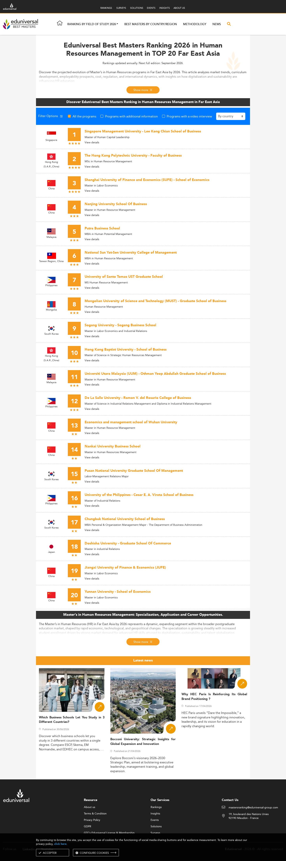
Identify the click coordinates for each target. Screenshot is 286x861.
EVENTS (151, 8)
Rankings (156, 807)
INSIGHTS (164, 8)
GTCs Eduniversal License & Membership (109, 833)
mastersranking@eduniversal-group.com (253, 808)
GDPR (87, 826)
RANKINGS (106, 8)
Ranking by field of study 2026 (91, 24)
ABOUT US (179, 8)
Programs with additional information (131, 116)
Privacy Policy (92, 820)
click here (60, 844)
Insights (155, 814)
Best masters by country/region (150, 24)
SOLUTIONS (136, 8)
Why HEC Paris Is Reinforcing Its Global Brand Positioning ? (214, 696)
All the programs (84, 116)
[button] (117, 24)
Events (155, 820)
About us (89, 807)
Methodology (194, 24)
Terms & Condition (95, 814)
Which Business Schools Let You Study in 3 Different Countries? (71, 719)
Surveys (155, 833)
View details (92, 142)
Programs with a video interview (189, 116)
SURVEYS (121, 8)
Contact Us (230, 800)
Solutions (156, 826)
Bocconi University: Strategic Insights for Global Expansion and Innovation (143, 741)
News (216, 24)
